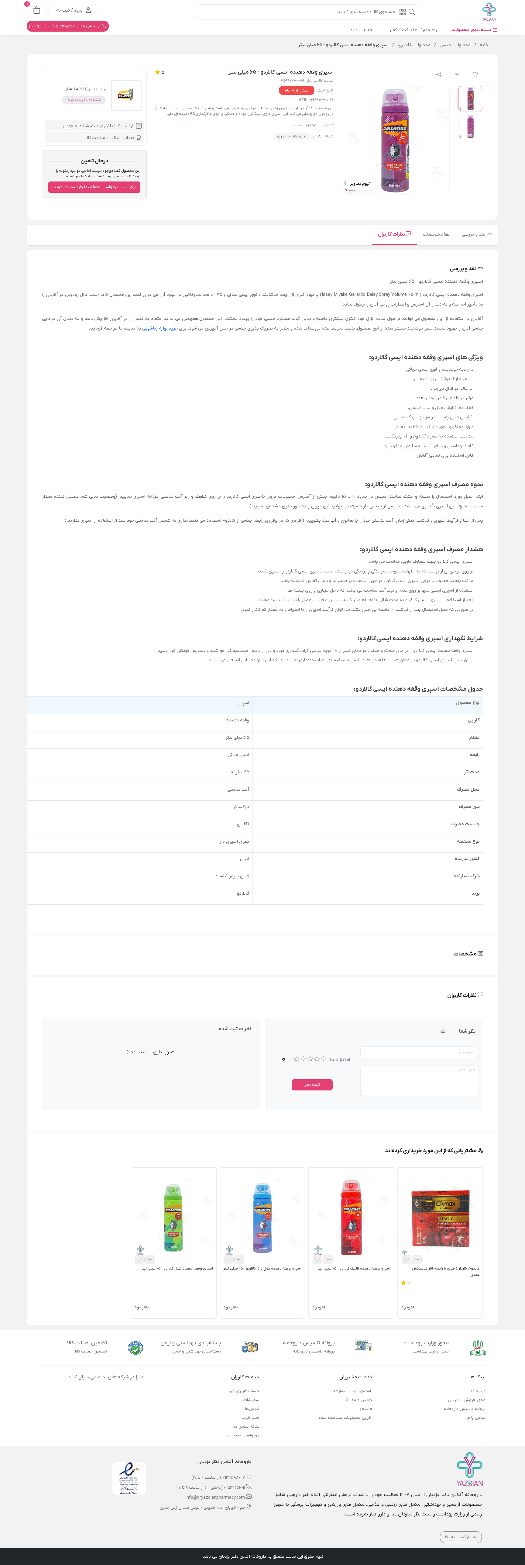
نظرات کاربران (392, 234)
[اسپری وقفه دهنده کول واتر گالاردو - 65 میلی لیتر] (262, 1218)
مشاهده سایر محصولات (84, 100)
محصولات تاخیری (292, 136)
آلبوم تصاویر (360, 183)
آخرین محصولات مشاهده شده (345, 1418)
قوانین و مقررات (358, 1400)
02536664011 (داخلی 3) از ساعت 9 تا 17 (211, 1488)
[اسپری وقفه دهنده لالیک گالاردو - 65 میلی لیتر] (351, 1218)
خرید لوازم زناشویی (160, 328)
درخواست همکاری (243, 1435)
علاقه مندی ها (246, 1426)
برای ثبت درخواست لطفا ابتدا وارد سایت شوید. (94, 187)
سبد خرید (250, 1418)
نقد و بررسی (474, 234)
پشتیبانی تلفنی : (65, 26)
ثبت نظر (312, 1085)
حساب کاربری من (244, 1391)
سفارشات (251, 1400)
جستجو (365, 1409)
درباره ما (478, 1391)
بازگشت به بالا (458, 1537)
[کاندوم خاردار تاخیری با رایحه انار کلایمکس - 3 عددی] (440, 1218)
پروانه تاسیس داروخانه (465, 1409)
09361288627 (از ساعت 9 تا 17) (218, 1477)
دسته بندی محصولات (471, 30)
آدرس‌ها (252, 1409)
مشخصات (433, 234)
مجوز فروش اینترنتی (467, 1400)
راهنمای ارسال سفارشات (351, 1391)
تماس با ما (476, 1418)
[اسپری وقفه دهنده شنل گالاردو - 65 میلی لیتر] (173, 1218)
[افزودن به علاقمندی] (406, 1259)
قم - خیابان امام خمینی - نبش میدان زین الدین (202, 1508)
